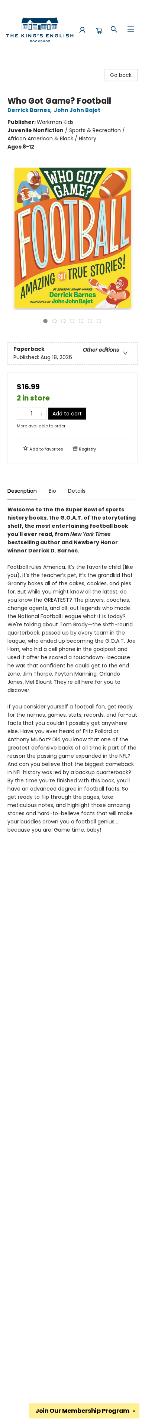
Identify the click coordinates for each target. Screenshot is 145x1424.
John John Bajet (77, 110)
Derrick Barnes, (30, 110)
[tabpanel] (72, 678)
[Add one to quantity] (41, 413)
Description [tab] (22, 491)
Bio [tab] (52, 491)
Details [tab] (77, 491)
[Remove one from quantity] (21, 413)
